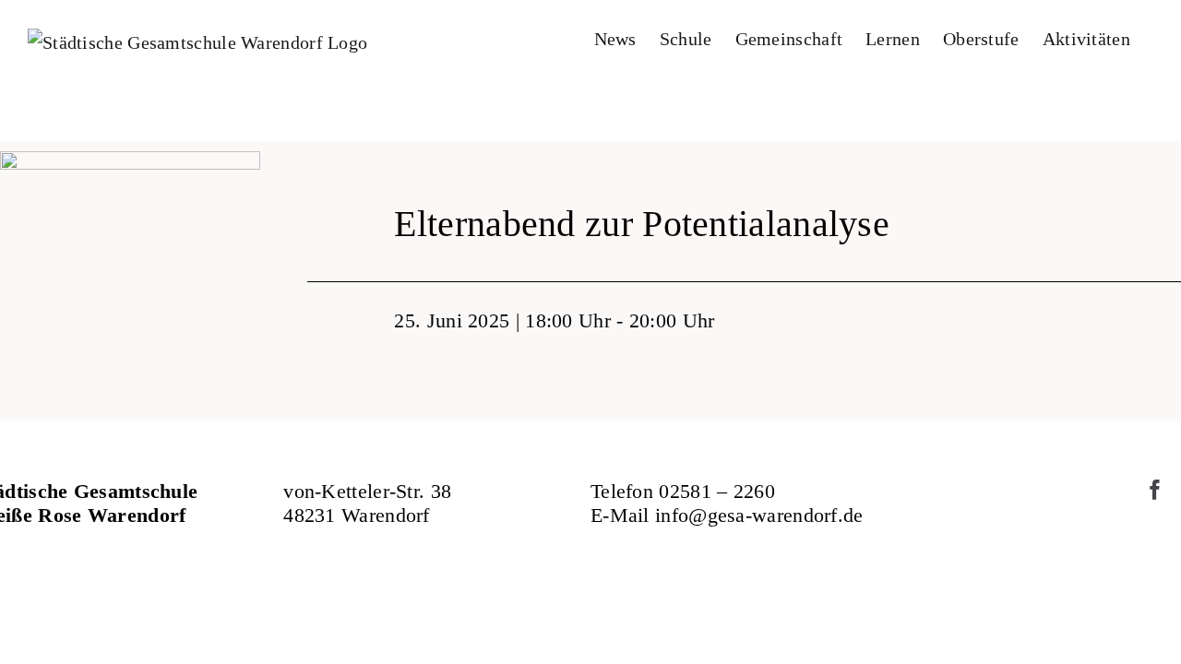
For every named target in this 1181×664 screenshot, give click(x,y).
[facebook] (1155, 490)
